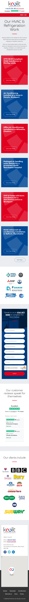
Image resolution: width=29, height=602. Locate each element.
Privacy (22, 594)
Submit (14, 373)
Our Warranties (22, 591)
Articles (5, 591)
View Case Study (10, 80)
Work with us (8, 594)
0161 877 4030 (12, 540)
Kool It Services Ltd (14, 4)
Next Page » (20, 260)
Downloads (13, 591)
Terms (15, 594)
